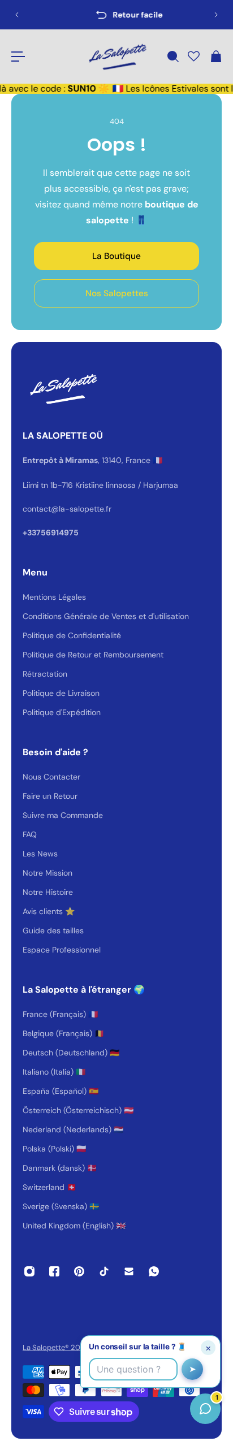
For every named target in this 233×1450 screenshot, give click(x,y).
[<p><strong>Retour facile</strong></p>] (117, 14)
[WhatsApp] (153, 1271)
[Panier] (215, 56)
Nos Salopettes (116, 293)
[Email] (128, 1271)
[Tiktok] (104, 1271)
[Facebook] (54, 1271)
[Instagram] (29, 1271)
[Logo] (116, 56)
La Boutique (116, 256)
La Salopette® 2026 (56, 1347)
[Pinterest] (79, 1271)
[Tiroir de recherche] (172, 56)
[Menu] (18, 56)
